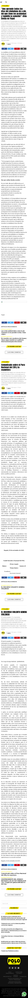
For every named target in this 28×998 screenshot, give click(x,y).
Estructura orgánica (19, 972)
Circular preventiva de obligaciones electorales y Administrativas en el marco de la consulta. (14, 930)
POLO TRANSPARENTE (10, 972)
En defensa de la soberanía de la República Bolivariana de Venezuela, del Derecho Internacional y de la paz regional (14, 918)
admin (9, 44)
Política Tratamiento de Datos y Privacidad (15, 979)
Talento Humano (15, 976)
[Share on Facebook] (4, 49)
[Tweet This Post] (11, 49)
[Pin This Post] (17, 49)
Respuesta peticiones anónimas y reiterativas (15, 982)
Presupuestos (7, 976)
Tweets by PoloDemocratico (10, 951)
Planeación (23, 976)
